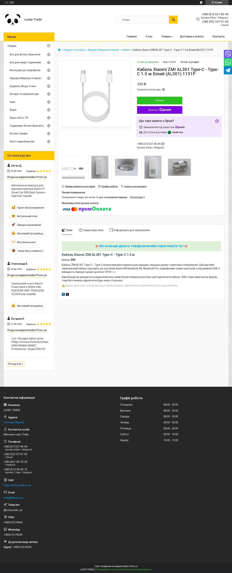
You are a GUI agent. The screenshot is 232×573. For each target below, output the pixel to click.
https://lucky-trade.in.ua (17, 485)
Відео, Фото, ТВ (19, 117)
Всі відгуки (14, 363)
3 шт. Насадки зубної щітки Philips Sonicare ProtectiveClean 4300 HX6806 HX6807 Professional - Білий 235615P (29, 344)
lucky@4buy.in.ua (13, 497)
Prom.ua (133, 566)
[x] (67, 294)
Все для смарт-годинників (25, 62)
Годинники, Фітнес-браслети (27, 125)
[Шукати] (173, 20)
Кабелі (126, 50)
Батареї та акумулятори (24, 94)
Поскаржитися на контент (109, 569)
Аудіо (13, 109)
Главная (132, 36)
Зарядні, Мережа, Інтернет (103, 50)
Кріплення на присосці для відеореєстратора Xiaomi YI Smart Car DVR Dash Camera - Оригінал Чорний (28, 191)
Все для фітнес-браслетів (25, 54)
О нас (149, 36)
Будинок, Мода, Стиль (23, 86)
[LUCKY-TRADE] (13, 20)
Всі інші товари (18, 133)
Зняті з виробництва (22, 141)
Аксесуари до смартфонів (25, 70)
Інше (12, 101)
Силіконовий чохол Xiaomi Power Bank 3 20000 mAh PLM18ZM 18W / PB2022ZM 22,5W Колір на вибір (27, 289)
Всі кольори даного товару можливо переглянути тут (141, 246)
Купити (160, 100)
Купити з (153, 109)
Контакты (219, 36)
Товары (166, 36)
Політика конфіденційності (138, 569)
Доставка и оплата (192, 36)
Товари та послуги (74, 50)
